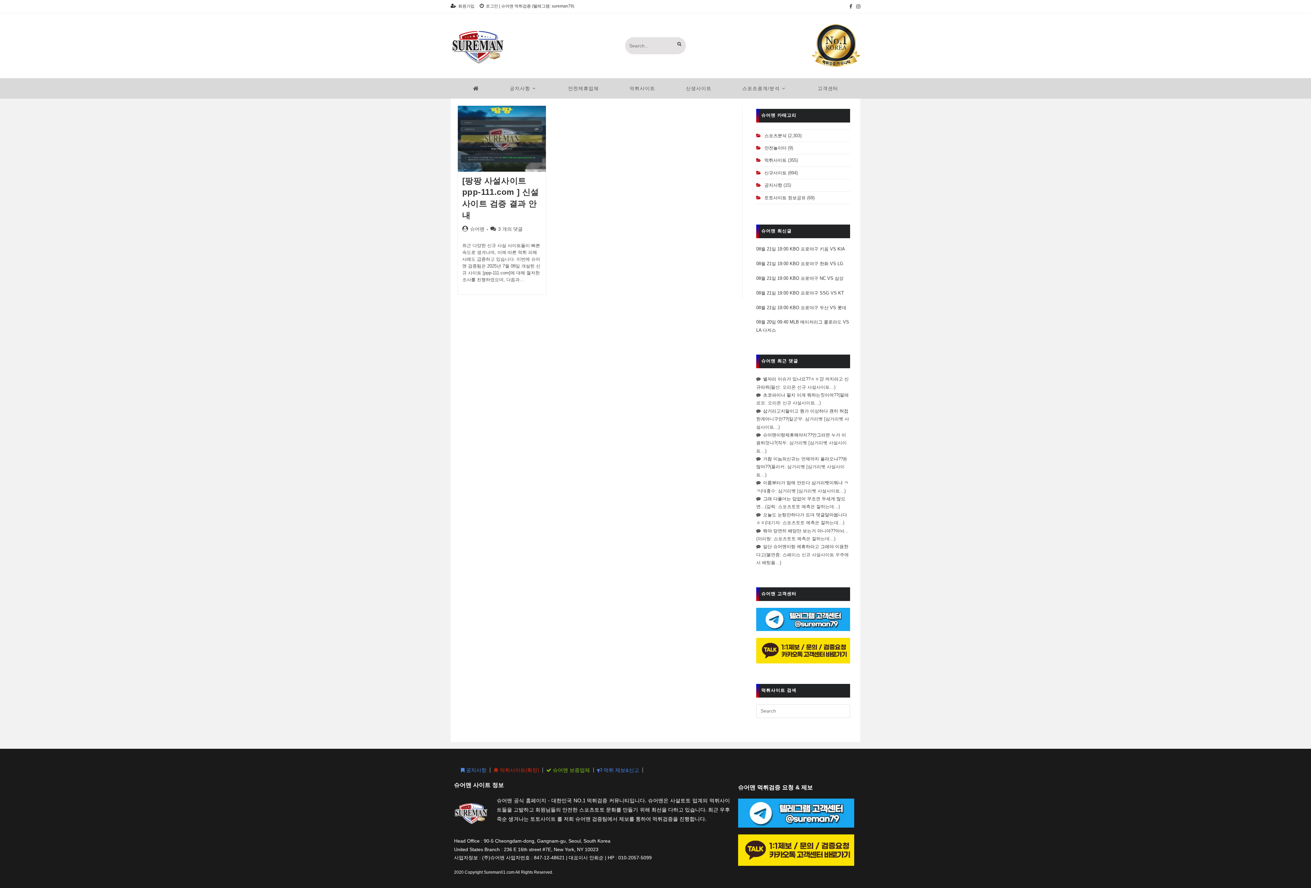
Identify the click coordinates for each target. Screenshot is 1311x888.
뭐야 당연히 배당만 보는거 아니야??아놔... (805, 530)
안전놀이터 (775, 148)
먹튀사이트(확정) (518, 770)
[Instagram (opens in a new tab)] (857, 6)
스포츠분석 (775, 135)
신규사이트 (775, 172)
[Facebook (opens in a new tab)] (850, 6)
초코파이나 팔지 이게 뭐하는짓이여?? (800, 395)
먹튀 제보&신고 (620, 770)
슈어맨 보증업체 (570, 770)
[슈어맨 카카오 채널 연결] (803, 650)
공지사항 (773, 185)
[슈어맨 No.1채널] (836, 45)
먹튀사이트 (775, 160)
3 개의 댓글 (510, 229)
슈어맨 (477, 229)
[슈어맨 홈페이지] (476, 88)
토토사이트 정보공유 (785, 197)
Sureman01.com (499, 872)
